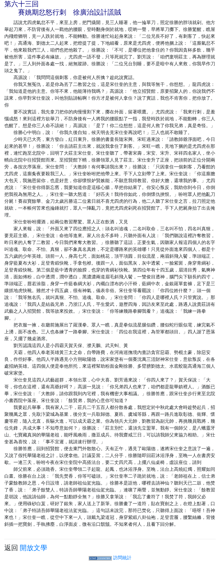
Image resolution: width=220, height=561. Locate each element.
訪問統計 (122, 557)
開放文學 (33, 548)
